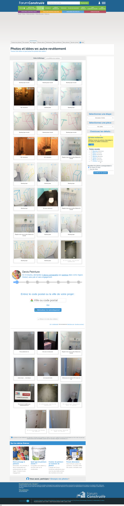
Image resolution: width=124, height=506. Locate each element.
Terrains (63, 8)
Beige (94, 152)
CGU (51, 324)
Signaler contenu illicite (45, 500)
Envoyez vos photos (59, 479)
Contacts (36, 500)
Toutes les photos (16, 42)
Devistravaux (83, 8)
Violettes (95, 161)
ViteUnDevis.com (70, 324)
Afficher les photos (101, 172)
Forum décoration (72, 462)
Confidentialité (55, 324)
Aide (82, 42)
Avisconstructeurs (93, 8)
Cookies (102, 500)
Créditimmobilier (56, 8)
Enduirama (49, 42)
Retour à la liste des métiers (48, 319)
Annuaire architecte (73, 11)
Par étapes (33, 42)
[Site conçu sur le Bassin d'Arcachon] (24, 501)
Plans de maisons (73, 8)
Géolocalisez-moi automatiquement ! (49, 310)
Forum (21, 8)
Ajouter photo (74, 42)
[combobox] (53, 58)
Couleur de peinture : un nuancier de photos (56, 463)
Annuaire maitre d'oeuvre (51, 11)
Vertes (94, 158)
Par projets (26, 42)
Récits (31, 8)
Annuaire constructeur (29, 11)
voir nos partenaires (23, 491)
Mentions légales (55, 500)
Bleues (94, 159)
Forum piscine (95, 11)
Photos (39, 8)
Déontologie (83, 500)
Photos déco (41, 42)
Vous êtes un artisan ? (79, 324)
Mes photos (66, 42)
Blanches (95, 151)
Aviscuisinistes (102, 8)
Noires (94, 154)
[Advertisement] (62, 27)
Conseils (48, 8)
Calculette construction (66, 500)
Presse (78, 500)
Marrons (95, 156)
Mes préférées (57, 42)
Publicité (89, 500)
